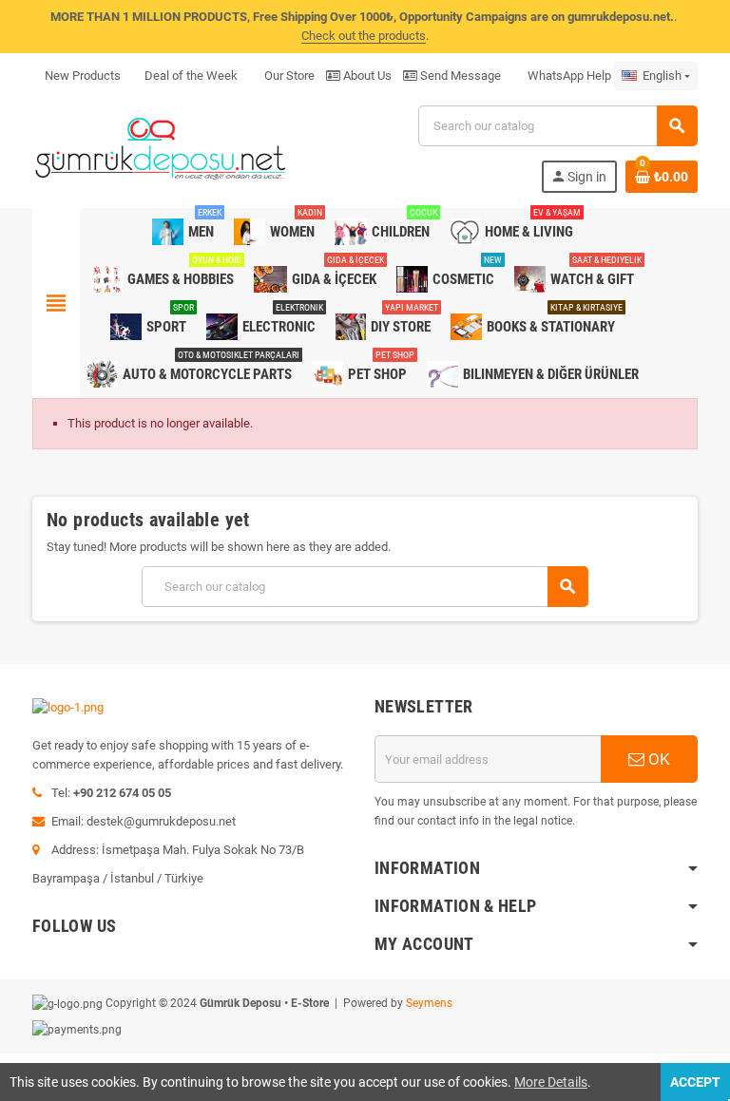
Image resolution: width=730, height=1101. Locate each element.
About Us (366, 75)
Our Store (288, 75)
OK (657, 759)
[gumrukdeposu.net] (162, 148)
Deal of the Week (191, 75)
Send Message (459, 75)
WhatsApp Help (568, 75)
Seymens (429, 1003)
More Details (550, 1082)
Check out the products (363, 35)
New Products (83, 75)
